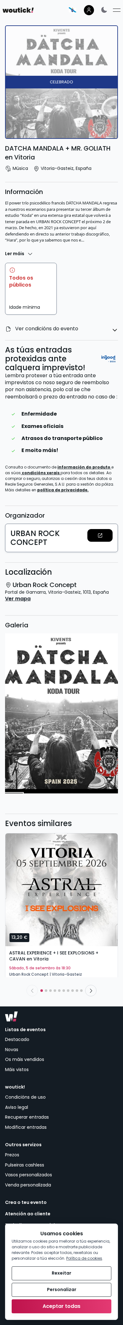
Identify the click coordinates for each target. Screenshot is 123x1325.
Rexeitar (61, 1273)
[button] (100, 535)
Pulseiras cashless (24, 1165)
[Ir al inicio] (11, 1017)
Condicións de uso (25, 1097)
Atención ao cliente (27, 1214)
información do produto (84, 467)
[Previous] (32, 990)
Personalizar (61, 1289)
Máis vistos (17, 1069)
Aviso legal (16, 1107)
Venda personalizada (28, 1185)
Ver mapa (18, 598)
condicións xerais (41, 472)
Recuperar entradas (27, 1117)
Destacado (17, 1039)
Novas (11, 1049)
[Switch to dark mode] (104, 9)
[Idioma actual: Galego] (72, 10)
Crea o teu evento (26, 1202)
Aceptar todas (61, 1306)
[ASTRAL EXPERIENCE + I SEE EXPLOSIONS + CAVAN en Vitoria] (61, 889)
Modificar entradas (26, 1127)
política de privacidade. (63, 490)
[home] (18, 10)
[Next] (91, 990)
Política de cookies (84, 1258)
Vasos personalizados (28, 1175)
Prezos (12, 1155)
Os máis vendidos (24, 1059)
